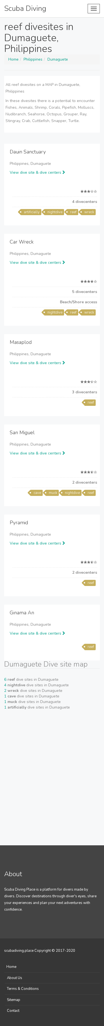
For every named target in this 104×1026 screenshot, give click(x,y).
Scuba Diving (25, 8)
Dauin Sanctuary (28, 151)
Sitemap (13, 999)
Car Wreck (22, 242)
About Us (14, 977)
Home (11, 966)
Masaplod (21, 342)
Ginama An (22, 612)
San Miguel (22, 432)
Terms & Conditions (23, 988)
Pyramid (19, 522)
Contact (13, 1010)
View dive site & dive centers (36, 172)
